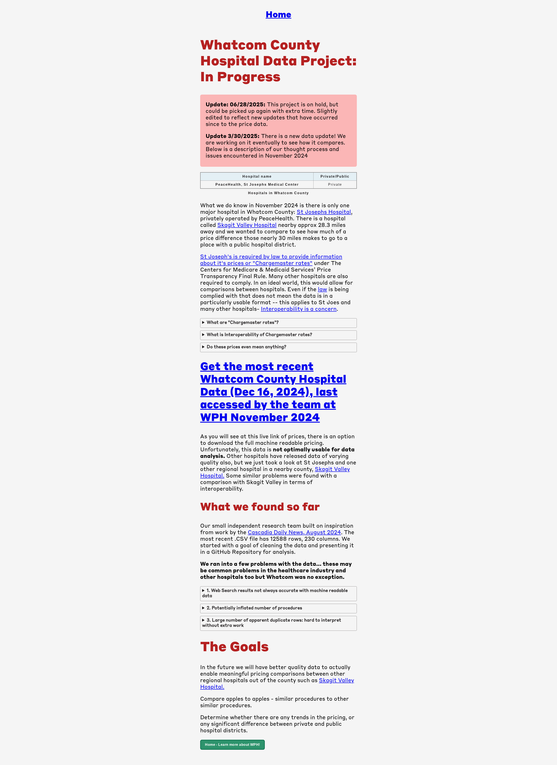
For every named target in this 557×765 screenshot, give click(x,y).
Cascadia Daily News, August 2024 (294, 533)
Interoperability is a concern (299, 309)
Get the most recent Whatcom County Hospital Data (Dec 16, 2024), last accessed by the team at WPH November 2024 (273, 393)
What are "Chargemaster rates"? (243, 323)
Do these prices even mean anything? (246, 347)
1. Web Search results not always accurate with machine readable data (275, 593)
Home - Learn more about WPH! (232, 744)
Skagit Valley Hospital (247, 225)
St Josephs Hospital (324, 212)
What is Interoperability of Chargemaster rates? (259, 335)
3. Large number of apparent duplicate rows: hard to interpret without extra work (271, 623)
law (322, 289)
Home (278, 15)
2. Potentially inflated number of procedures (254, 608)
